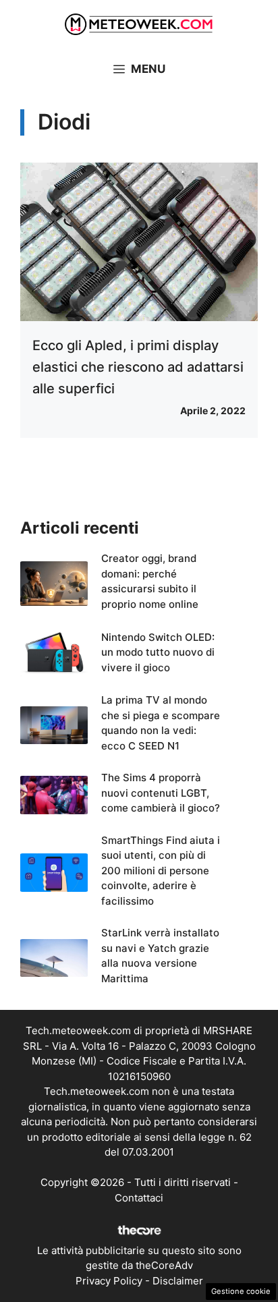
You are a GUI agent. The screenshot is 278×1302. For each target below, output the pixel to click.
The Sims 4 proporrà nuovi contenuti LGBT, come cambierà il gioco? (160, 792)
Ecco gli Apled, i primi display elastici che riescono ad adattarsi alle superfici (138, 367)
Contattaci (139, 1197)
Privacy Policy (109, 1280)
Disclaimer (177, 1280)
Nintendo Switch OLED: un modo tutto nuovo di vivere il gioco (158, 652)
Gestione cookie (241, 1291)
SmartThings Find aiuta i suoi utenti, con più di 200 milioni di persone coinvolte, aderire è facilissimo (160, 870)
